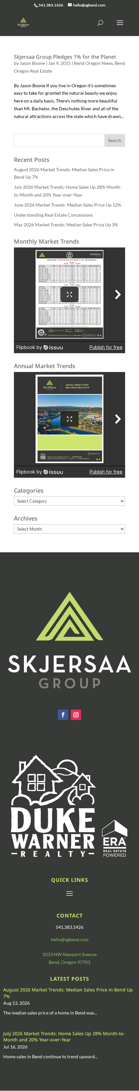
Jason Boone (32, 63)
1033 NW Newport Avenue (69, 954)
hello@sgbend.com (70, 939)
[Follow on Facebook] (63, 715)
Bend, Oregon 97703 (69, 962)
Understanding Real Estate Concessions (53, 215)
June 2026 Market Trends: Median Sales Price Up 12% (67, 205)
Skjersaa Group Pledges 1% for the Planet (65, 56)
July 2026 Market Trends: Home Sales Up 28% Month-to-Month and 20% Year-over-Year (64, 1036)
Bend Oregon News (93, 63)
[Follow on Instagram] (76, 715)
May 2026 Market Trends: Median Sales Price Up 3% (66, 224)
